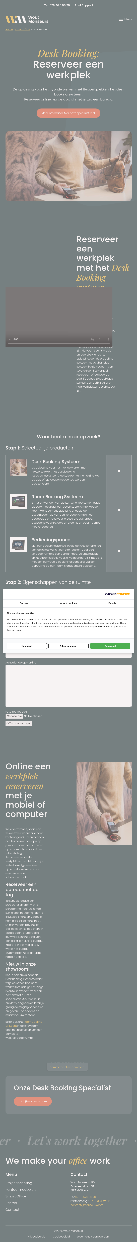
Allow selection (68, 646)
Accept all (110, 646)
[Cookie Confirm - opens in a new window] (117, 594)
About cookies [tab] (68, 603)
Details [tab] (112, 603)
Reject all (27, 646)
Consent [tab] (24, 603)
